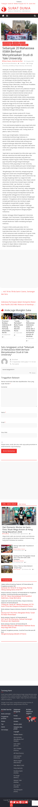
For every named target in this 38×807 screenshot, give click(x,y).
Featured (16, 42)
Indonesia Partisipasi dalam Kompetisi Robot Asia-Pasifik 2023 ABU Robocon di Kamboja (18, 303)
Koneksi (16, 721)
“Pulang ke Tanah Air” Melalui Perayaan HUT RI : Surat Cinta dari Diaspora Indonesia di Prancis (17, 605)
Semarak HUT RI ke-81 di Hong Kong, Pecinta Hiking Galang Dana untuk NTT (16, 589)
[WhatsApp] (23, 802)
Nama (3, 412)
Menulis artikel (18, 724)
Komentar (4, 387)
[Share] (11, 805)
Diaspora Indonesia (6, 592)
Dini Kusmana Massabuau (10, 63)
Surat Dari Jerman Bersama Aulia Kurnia (17, 594)
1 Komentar (22, 63)
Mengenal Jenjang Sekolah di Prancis (13, 634)
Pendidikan (24, 45)
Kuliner (3, 727)
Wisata (3, 721)
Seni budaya (4, 730)
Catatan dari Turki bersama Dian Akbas (11, 601)
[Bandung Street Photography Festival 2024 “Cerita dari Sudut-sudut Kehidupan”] (7, 556)
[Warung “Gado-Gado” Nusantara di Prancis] (7, 546)
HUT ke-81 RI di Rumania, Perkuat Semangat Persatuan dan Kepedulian (16, 620)
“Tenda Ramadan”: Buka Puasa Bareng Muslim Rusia (18, 326)
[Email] (26, 802)
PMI (14, 586)
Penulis (16, 716)
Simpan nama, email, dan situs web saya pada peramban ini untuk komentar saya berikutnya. (19, 445)
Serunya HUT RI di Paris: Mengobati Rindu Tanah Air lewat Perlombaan (18, 614)
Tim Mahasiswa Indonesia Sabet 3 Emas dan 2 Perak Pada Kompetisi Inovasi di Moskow (30, 328)
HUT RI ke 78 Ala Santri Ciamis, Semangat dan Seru (18, 292)
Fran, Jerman (17, 569)
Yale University (28, 65)
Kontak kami (17, 718)
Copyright (16, 731)
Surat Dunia (25, 533)
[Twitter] (14, 802)
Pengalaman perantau (7, 586)
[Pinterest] (20, 802)
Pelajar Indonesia (15, 45)
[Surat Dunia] (3, 16)
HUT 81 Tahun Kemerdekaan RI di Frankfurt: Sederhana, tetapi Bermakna (16, 597)
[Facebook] (11, 802)
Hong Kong (6, 533)
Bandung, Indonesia (19, 561)
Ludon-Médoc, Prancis (19, 549)
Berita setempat (7, 42)
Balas (33, 373)
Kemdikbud (11, 65)
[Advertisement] (19, 269)
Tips (2, 724)
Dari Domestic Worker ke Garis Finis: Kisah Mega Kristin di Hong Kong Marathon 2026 (17, 529)
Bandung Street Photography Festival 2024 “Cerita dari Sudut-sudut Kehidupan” (24, 557)
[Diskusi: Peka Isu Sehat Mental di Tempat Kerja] (7, 566)
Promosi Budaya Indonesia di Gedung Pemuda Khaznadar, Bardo (6, 327)
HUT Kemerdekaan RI (27, 584)
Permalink (15, 364)
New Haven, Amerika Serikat (13, 61)
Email (3, 422)
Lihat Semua (22, 504)
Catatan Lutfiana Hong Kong (8, 584)
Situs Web (4, 432)
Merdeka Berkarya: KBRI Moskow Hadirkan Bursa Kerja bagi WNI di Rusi (18, 626)
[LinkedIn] (17, 802)
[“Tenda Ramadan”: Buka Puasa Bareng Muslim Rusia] (19, 314)
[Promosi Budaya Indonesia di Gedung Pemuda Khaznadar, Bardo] (7, 314)
